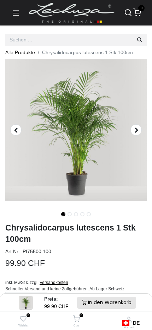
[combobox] (131, 323)
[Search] (128, 12)
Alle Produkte (20, 52)
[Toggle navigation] (16, 12)
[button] (16, 130)
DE (136, 323)
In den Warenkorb (109, 302)
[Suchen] (140, 40)
